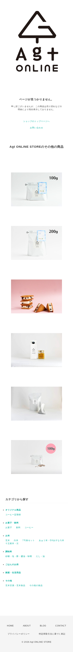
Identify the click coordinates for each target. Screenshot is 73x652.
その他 (8, 580)
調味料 (8, 551)
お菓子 (8, 527)
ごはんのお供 (12, 564)
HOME (10, 626)
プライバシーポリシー (19, 634)
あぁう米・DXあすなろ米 (51, 540)
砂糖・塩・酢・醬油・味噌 (18, 556)
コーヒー (29, 527)
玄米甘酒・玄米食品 (15, 585)
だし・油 (40, 556)
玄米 (7, 540)
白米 (16, 540)
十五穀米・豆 (12, 543)
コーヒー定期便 (13, 514)
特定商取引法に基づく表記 (52, 634)
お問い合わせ (36, 128)
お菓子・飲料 (12, 523)
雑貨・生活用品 (13, 572)
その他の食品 (36, 585)
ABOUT (27, 626)
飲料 (18, 527)
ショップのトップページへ (36, 121)
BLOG (43, 626)
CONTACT (60, 626)
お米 (7, 535)
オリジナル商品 (13, 510)
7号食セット (28, 540)
